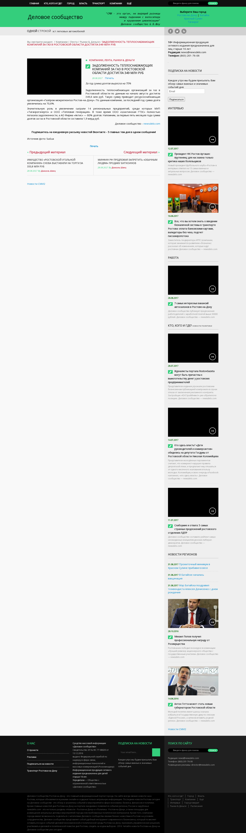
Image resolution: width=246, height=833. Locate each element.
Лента (73, 41)
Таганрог (193, 21)
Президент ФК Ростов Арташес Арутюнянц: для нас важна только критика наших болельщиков (190, 157)
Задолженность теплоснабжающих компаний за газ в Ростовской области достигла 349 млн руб (122, 69)
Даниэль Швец (48, 171)
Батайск (204, 15)
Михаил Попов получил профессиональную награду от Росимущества (189, 640)
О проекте (32, 750)
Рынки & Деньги (90, 41)
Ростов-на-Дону (187, 15)
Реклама (31, 756)
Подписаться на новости (40, 763)
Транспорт (98, 3)
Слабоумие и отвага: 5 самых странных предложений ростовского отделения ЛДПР (192, 529)
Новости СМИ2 (36, 183)
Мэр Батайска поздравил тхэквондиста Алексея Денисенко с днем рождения (193, 589)
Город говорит (191, 802)
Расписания (196, 806)
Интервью (175, 802)
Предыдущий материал (46, 152)
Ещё (129, 3)
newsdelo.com (152, 123)
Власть (83, 3)
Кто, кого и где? (53, 3)
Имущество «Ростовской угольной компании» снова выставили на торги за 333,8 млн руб (55, 163)
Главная (34, 3)
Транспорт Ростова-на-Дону (42, 770)
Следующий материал (142, 152)
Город (70, 3)
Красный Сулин (193, 18)
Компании (116, 3)
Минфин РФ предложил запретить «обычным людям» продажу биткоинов (127, 161)
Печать (109, 78)
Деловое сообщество (55, 16)
